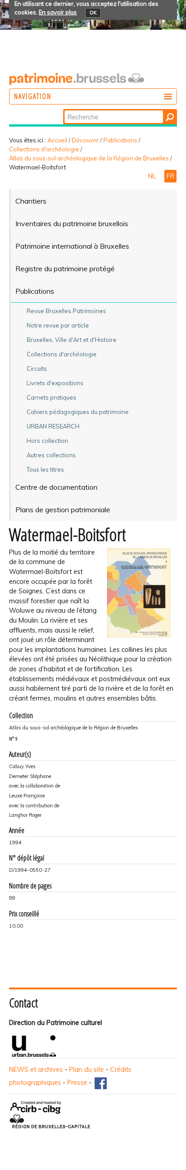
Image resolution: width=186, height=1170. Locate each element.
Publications (120, 140)
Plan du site (86, 1069)
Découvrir (85, 140)
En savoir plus (58, 12)
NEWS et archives (36, 1069)
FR (170, 176)
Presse (77, 1083)
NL (153, 176)
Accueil (57, 140)
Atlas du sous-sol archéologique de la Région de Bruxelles (89, 158)
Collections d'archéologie (44, 149)
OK (93, 12)
